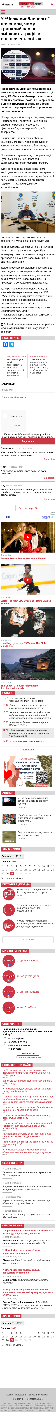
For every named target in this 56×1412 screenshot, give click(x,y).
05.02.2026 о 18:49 (24, 448)
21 (39, 870)
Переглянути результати (28, 1057)
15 (12, 870)
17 (21, 870)
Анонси (8, 793)
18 (25, 870)
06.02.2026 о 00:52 (14, 485)
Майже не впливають (19, 1045)
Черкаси (9, 5)
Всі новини (28, 749)
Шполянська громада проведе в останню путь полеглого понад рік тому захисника (29, 733)
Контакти (18, 1398)
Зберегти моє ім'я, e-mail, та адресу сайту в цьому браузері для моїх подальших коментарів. (27, 435)
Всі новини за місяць (12, 878)
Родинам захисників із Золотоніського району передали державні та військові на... (26, 1188)
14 (7, 870)
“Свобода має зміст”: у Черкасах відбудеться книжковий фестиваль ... (35, 818)
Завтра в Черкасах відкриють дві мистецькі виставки (35, 833)
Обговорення (12, 1225)
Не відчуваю (14, 1048)
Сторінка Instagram (28, 991)
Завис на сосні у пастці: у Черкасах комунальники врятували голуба (28, 706)
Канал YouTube (26, 1007)
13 (3, 870)
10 (43, 866)
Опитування (11, 1024)
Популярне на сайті (16, 1065)
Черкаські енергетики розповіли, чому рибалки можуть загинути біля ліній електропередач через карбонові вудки (30, 715)
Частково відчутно (17, 1042)
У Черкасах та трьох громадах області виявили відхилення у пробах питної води (27, 1108)
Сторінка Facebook (28, 960)
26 (7, 873)
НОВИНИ (8, 693)
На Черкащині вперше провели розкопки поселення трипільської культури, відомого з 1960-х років (26, 1073)
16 (16, 870)
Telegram (6, 331)
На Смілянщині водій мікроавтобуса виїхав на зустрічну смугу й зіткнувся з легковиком (15, 367)
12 (52, 866)
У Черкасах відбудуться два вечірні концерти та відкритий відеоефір (33, 801)
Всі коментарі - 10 (28, 508)
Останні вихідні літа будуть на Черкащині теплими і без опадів (26, 699)
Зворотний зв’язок (38, 1394)
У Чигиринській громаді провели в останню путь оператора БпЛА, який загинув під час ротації (39, 366)
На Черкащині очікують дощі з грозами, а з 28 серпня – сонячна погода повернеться (26, 1135)
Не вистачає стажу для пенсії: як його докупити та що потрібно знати (34, 892)
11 (48, 866)
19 (30, 870)
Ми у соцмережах (15, 951)
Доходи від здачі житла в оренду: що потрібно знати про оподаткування (34, 908)
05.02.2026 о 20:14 (16, 467)
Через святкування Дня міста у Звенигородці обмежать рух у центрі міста (26, 1202)
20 (34, 870)
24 (52, 870)
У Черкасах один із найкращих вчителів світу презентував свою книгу (26, 1116)
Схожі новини (12, 1163)
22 (43, 870)
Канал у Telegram (27, 976)
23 (48, 870)
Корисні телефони (16, 1394)
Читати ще (28, 939)
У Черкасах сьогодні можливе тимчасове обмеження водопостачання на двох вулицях (26, 1151)
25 (3, 873)
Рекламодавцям (34, 1398)
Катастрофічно (15, 1038)
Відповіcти (49, 459)
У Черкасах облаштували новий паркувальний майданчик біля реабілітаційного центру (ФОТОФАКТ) (27, 1126)
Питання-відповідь (16, 884)
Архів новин (11, 849)
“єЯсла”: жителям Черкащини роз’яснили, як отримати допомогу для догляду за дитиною (34, 923)
